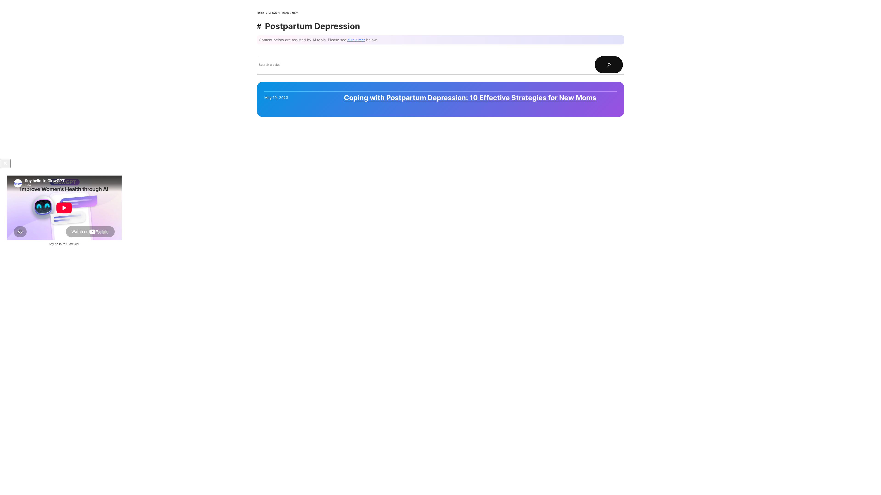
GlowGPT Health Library (283, 12)
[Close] (5, 163)
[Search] (609, 64)
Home (260, 12)
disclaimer (356, 40)
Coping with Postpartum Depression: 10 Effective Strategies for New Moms (470, 98)
